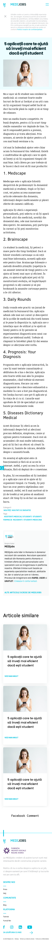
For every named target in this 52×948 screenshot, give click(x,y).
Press (5, 889)
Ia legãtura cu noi (12, 933)
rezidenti (18, 520)
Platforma (9, 910)
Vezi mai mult (11, 676)
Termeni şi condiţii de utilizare (27, 939)
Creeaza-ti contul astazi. (25, 581)
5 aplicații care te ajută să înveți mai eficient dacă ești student (24, 661)
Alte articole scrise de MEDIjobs (23, 593)
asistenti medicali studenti (18, 517)
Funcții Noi (7, 921)
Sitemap (17, 939)
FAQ (4, 893)
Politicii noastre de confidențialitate (29, 30)
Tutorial (6, 917)
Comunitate (9, 898)
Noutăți (7, 510)
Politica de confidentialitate (42, 939)
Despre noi (9, 882)
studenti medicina (32, 520)
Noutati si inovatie (21, 510)
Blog (4, 905)
